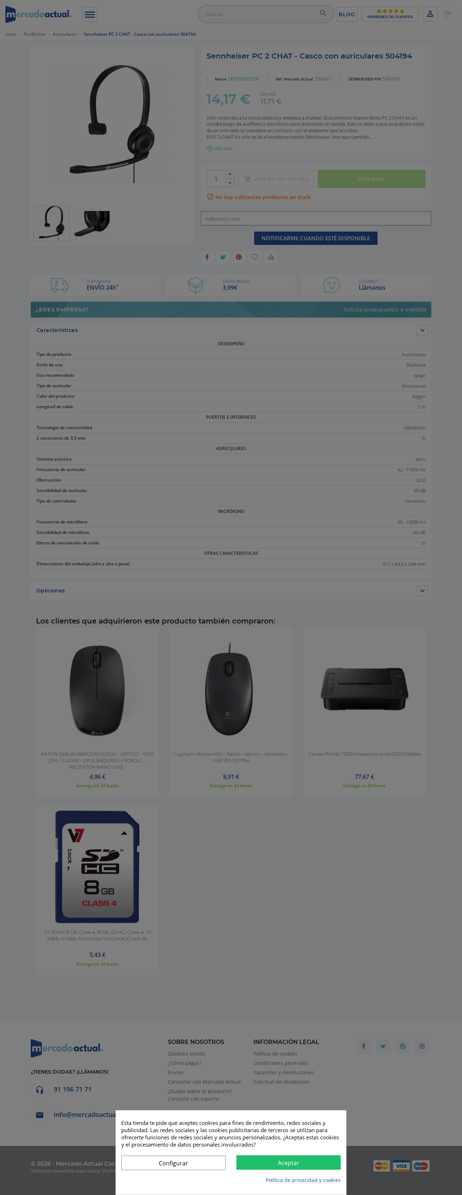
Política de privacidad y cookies (303, 1180)
